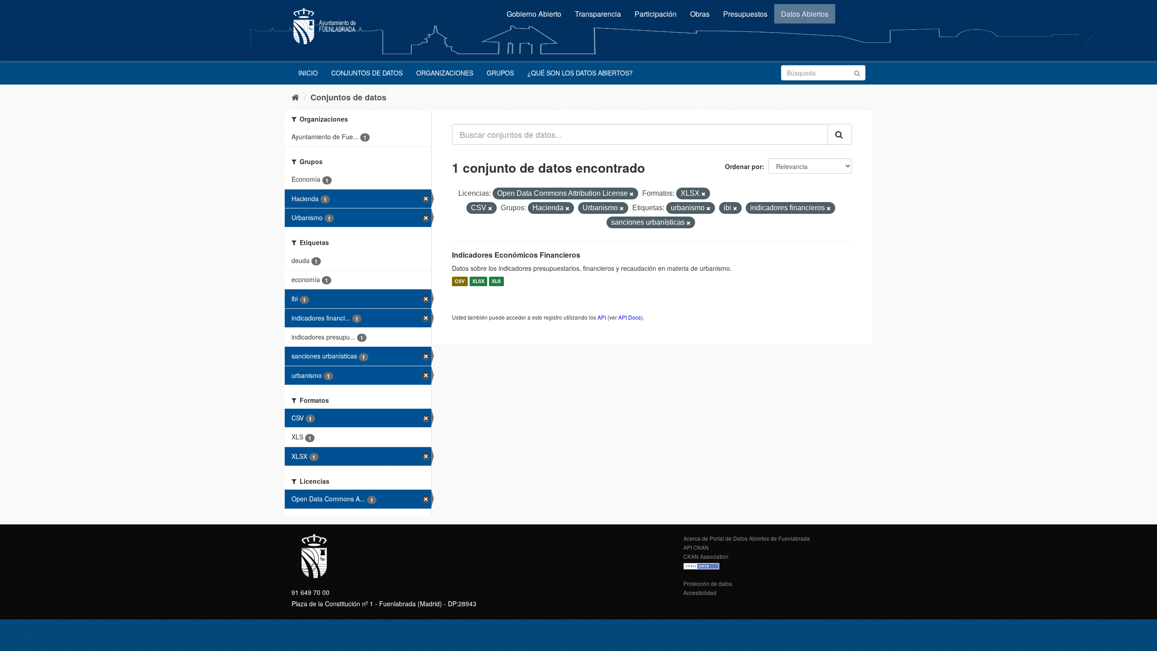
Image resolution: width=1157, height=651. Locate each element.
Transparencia (598, 14)
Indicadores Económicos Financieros (516, 255)
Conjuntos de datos (367, 72)
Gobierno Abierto (534, 14)
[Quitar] (632, 194)
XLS (496, 281)
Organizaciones (444, 72)
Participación (656, 14)
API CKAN (696, 547)
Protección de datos (707, 583)
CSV (460, 281)
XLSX (478, 281)
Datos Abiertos (804, 14)
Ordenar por (743, 166)
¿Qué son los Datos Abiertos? (580, 72)
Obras (700, 14)
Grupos (500, 72)
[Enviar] (857, 72)
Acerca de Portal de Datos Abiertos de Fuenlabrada (746, 538)
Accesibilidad (699, 592)
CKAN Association (706, 556)
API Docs (629, 317)
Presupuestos (745, 14)
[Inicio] (295, 97)
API (601, 317)
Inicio (308, 72)
